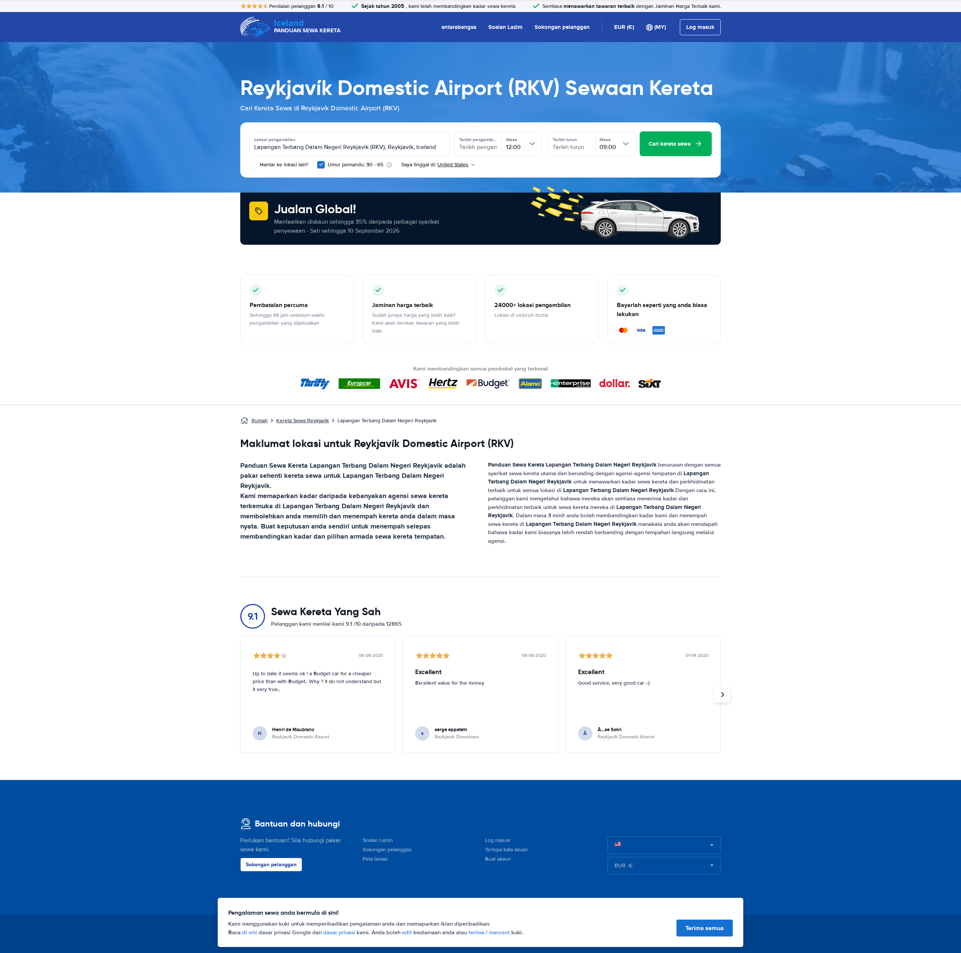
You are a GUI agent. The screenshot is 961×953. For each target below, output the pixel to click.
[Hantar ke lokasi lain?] (253, 165)
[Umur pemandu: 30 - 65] (321, 165)
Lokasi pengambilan (274, 139)
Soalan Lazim (505, 27)
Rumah (260, 420)
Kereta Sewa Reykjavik (302, 420)
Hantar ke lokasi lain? (283, 164)
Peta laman (375, 859)
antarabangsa (458, 27)
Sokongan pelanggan (562, 27)
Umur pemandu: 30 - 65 (355, 164)
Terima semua (704, 928)
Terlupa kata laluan (506, 849)
